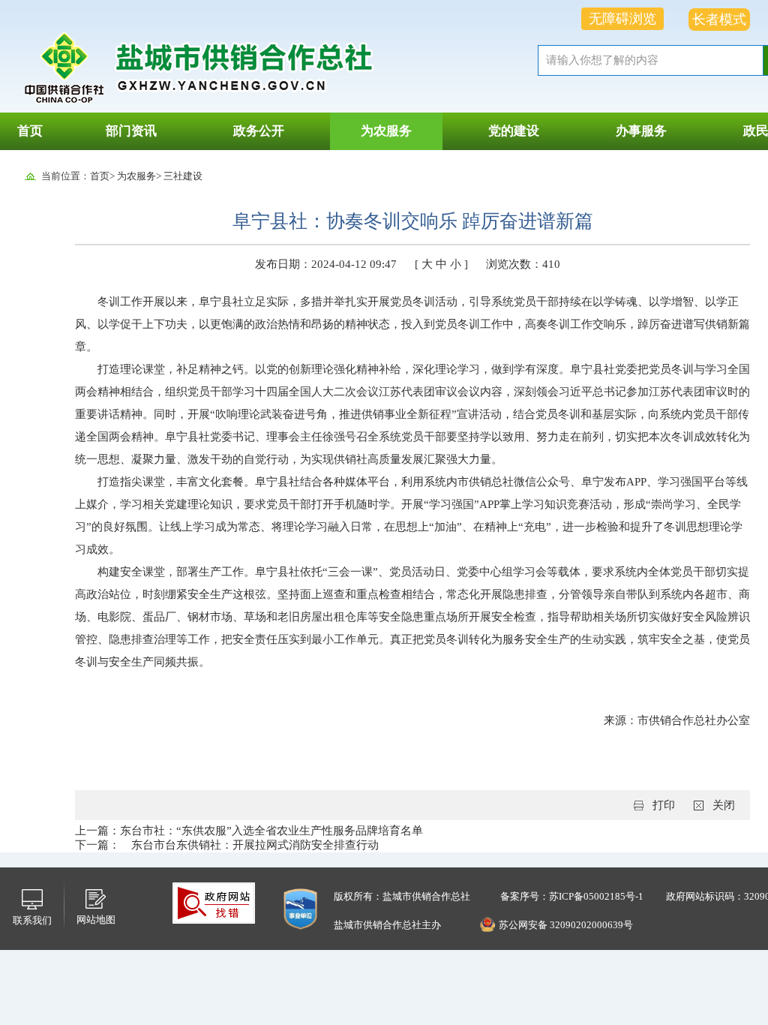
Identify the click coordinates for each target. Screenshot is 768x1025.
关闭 (723, 805)
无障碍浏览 (622, 18)
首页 (30, 131)
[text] (650, 60)
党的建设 (513, 131)
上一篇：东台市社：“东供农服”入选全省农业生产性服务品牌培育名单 (249, 831)
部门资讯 (131, 131)
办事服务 (641, 131)
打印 (663, 805)
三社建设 (183, 176)
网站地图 (96, 919)
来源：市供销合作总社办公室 (677, 720)
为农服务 (386, 131)
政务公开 (258, 131)
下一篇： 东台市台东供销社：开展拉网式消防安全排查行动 (227, 845)
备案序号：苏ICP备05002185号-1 (572, 896)
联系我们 (32, 920)
